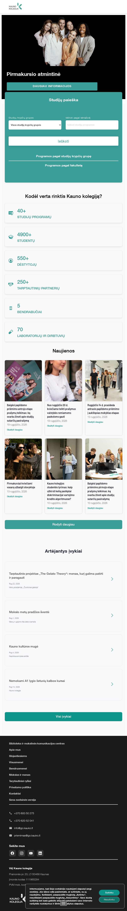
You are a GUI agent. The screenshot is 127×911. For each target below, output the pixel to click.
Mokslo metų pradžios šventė (29, 612)
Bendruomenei (18, 768)
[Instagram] (21, 853)
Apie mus (15, 749)
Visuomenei (16, 762)
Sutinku (109, 892)
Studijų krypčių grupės (21, 117)
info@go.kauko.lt (23, 828)
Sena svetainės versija (22, 799)
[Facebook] (12, 853)
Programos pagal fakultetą (63, 165)
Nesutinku (109, 899)
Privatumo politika (20, 787)
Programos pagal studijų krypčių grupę (63, 156)
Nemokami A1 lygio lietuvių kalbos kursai (37, 681)
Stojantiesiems (18, 756)
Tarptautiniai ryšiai (20, 781)
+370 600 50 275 (24, 813)
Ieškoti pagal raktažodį (78, 117)
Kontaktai (15, 793)
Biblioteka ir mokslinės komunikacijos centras (36, 743)
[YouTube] (31, 853)
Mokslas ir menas (19, 774)
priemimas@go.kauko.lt (27, 835)
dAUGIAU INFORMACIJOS (52, 86)
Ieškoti (63, 141)
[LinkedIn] (40, 853)
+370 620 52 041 (24, 820)
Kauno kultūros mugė (23, 646)
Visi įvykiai (63, 716)
